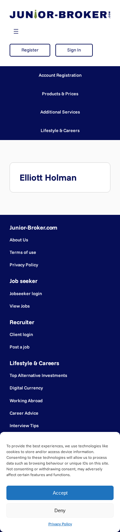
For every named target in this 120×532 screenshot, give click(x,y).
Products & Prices (60, 94)
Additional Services (60, 112)
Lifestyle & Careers (60, 130)
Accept (60, 493)
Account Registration (60, 75)
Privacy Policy (60, 523)
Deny (60, 510)
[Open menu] (16, 31)
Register (29, 50)
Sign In (74, 50)
